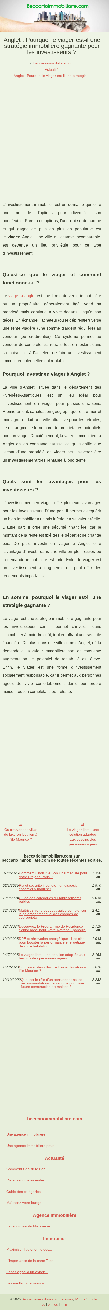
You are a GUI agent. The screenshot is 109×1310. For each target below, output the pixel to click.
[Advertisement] (54, 135)
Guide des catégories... (25, 1192)
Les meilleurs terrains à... (26, 1283)
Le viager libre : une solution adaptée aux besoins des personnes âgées (83, 837)
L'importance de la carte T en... (31, 1261)
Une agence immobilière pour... (31, 1146)
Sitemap (67, 1299)
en (49, 1304)
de (43, 1304)
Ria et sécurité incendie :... (27, 1180)
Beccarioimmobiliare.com (40, 1299)
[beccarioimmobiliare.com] (54, 16)
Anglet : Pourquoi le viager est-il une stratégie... (52, 76)
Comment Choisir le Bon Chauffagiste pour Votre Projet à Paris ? (53, 875)
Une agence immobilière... (27, 1134)
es (56, 1304)
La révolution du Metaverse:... (30, 1226)
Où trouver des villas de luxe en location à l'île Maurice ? (20, 834)
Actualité (52, 69)
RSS (78, 1299)
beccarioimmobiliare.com (53, 63)
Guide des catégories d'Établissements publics (50, 899)
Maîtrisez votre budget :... (26, 1203)
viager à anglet (21, 296)
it (61, 1304)
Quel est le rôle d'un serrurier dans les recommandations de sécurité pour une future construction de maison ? (52, 983)
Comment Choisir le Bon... (27, 1169)
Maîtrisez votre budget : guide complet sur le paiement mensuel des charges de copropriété (52, 914)
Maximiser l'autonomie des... (29, 1249)
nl (66, 1304)
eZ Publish (91, 1299)
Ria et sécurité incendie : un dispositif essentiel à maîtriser (48, 887)
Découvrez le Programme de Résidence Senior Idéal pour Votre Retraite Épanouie (52, 928)
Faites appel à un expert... (27, 1272)
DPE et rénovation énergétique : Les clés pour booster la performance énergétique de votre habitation (52, 942)
